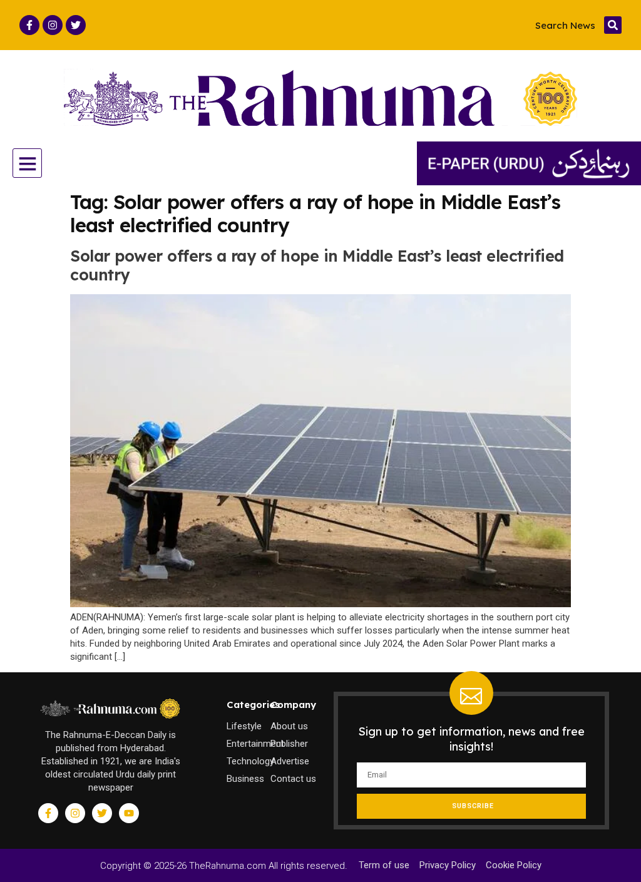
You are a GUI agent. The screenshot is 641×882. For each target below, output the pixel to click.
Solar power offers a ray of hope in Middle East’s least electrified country (317, 265)
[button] (613, 25)
